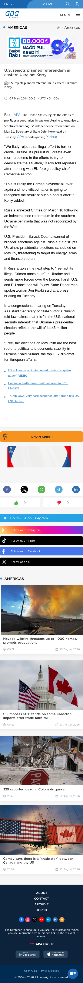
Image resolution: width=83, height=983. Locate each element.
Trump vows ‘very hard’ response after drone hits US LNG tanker (43, 398)
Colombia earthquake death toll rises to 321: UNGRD (38, 385)
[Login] (77, 4)
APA (17, 115)
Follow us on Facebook (26, 551)
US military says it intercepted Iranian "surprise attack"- (39, 373)
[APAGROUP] (41, 944)
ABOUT (41, 893)
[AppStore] (55, 955)
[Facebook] (21, 920)
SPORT (65, 15)
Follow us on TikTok (23, 540)
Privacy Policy (50, 970)
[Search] (67, 4)
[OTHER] (77, 14)
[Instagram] (27, 920)
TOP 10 (41, 910)
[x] (34, 920)
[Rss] (61, 920)
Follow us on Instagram (25, 530)
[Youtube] (41, 920)
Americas (72, 28)
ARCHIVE (41, 904)
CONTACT (41, 898)
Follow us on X (20, 562)
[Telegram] (48, 920)
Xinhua (51, 137)
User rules (30, 970)
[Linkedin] (55, 920)
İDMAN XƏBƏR (41, 436)
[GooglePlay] (28, 955)
